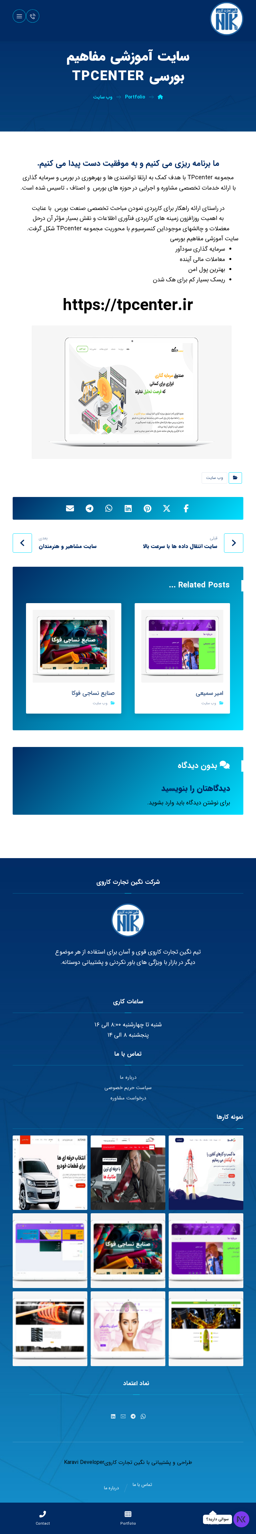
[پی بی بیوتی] (128, 1328)
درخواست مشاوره (128, 1098)
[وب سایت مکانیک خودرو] (128, 1172)
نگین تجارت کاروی (124, 1462)
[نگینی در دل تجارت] (226, 18)
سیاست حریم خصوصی (128, 1088)
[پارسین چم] (206, 1328)
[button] (19, 16)
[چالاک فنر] (50, 1328)
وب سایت (214, 478)
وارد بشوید (161, 802)
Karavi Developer (84, 1462)
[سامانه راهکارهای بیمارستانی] (50, 1250)
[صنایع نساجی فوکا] (128, 1250)
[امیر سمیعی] (206, 1250)
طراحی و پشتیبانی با (168, 1462)
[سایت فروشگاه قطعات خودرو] (50, 1172)
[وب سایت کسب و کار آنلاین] (206, 1172)
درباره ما (128, 1077)
